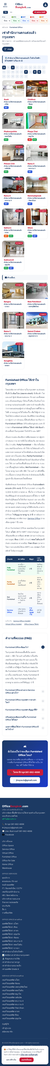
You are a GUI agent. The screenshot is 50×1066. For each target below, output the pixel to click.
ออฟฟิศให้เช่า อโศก (10, 923)
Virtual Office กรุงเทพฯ (13, 624)
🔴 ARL (32, 17)
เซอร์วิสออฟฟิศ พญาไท (11, 994)
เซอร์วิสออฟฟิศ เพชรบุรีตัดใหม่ (14, 987)
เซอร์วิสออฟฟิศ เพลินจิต (12, 997)
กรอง (9, 49)
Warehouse (7, 868)
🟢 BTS (13, 17)
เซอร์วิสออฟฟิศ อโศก (10, 980)
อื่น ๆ (4, 909)
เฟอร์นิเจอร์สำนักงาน (10, 892)
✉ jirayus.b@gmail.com (12, 827)
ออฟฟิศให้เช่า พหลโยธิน (12, 944)
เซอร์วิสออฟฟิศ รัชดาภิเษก (13, 1008)
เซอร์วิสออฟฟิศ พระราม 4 (12, 1001)
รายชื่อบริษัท (7, 913)
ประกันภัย (6, 906)
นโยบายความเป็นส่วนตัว (29, 1055)
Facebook (9, 834)
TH (6, 12)
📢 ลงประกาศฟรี (39, 12)
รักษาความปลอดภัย (10, 902)
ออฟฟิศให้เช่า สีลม (9, 927)
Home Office (7, 864)
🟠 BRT (41, 17)
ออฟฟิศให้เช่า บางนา (10, 948)
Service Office (34, 518)
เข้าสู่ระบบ (6, 1028)
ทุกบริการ (6, 878)
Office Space (8, 845)
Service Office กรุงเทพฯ (22, 621)
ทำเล (3, 17)
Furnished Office (16, 27)
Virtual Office (7, 853)
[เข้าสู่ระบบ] (45, 4)
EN (11, 12)
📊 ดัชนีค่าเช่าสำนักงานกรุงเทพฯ (15, 955)
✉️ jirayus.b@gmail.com (25, 780)
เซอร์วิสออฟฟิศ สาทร (11, 1011)
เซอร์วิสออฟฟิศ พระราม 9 (12, 1004)
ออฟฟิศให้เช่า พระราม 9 (12, 941)
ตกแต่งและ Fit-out (9, 881)
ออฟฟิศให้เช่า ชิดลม (10, 937)
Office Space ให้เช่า (31, 624)
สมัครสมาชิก (7, 1031)
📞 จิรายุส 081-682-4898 (13, 824)
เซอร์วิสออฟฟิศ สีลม (10, 1015)
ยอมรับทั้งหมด (26, 1060)
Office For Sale (8, 860)
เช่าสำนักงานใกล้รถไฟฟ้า (12, 951)
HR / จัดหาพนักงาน (10, 895)
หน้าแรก (5, 27)
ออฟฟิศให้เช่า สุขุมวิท (11, 934)
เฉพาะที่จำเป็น (11, 1060)
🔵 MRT (23, 17)
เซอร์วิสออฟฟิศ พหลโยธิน (12, 990)
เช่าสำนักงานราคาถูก (11, 962)
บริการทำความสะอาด (11, 899)
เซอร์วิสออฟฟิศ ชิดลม (11, 983)
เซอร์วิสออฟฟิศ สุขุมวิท (11, 1018)
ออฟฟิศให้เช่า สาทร (10, 930)
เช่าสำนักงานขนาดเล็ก (11, 965)
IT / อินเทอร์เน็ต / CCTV (12, 888)
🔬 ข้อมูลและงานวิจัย (11, 958)
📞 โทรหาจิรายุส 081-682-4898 (25, 772)
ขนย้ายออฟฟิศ (8, 885)
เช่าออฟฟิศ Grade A (10, 969)
